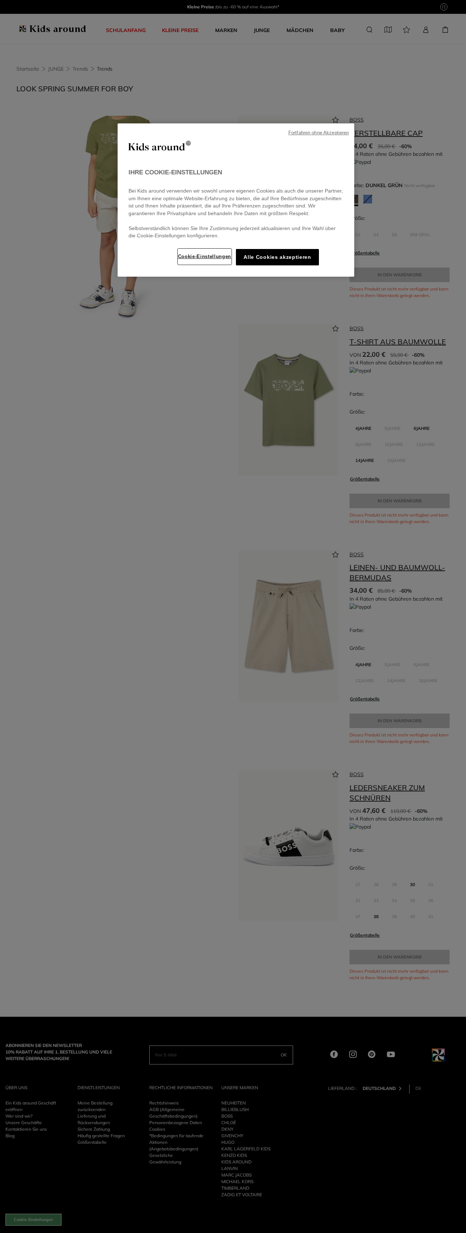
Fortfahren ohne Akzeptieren (318, 132)
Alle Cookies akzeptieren (277, 257)
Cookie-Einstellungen (204, 256)
